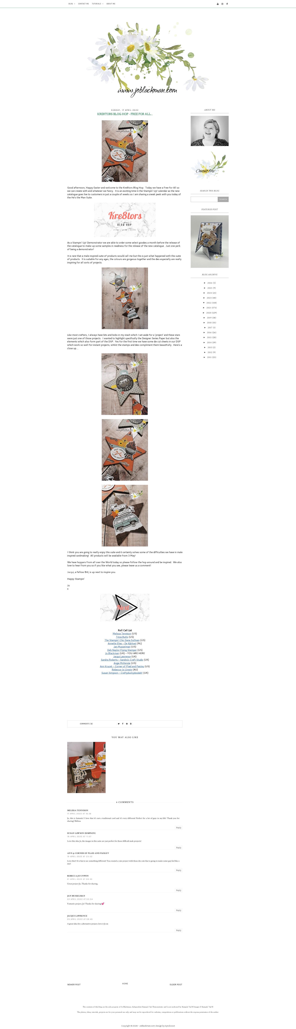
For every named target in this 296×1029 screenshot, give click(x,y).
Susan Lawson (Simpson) (81, 833)
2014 (209, 342)
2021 (209, 307)
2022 (209, 302)
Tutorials (96, 4)
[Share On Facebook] (122, 723)
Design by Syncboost (165, 1026)
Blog (71, 4)
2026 (210, 283)
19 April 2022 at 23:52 (79, 857)
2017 (210, 327)
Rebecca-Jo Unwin (78, 876)
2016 (209, 332)
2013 (210, 347)
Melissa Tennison (77, 810)
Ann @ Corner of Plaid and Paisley (88, 853)
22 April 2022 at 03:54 (80, 899)
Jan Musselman (76, 896)
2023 (209, 297)
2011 (209, 357)
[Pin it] (126, 723)
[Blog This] (130, 723)
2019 (209, 317)
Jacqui (70, 572)
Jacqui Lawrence (77, 916)
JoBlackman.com (147, 1026)
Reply (178, 827)
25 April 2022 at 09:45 (80, 919)
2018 (209, 322)
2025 (210, 288)
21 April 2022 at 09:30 (79, 879)
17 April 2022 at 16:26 (79, 814)
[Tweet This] (118, 723)
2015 (209, 337)
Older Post (176, 984)
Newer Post (74, 984)
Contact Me (83, 4)
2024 (209, 293)
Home (125, 983)
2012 (210, 352)
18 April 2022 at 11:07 (79, 837)
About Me (111, 4)
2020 (208, 312)
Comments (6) (86, 724)
